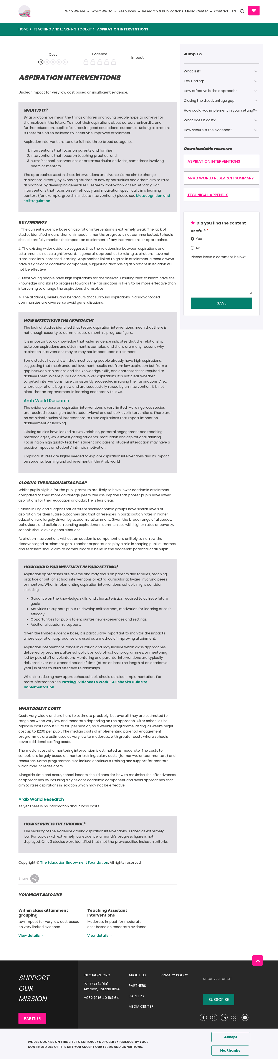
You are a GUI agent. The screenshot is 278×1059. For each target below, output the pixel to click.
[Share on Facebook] (34, 878)
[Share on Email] (34, 878)
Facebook (203, 1017)
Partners (137, 985)
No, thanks (230, 1050)
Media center (141, 1006)
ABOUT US (137, 975)
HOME (23, 29)
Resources (127, 11)
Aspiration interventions (213, 161)
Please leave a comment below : (218, 256)
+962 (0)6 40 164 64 (101, 997)
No (198, 247)
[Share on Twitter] (34, 878)
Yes (199, 238)
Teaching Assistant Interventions (107, 913)
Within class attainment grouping (43, 913)
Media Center (196, 11)
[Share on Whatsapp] (34, 878)
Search (242, 11)
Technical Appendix (207, 194)
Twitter (234, 1017)
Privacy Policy (174, 975)
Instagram (213, 1017)
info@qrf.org (97, 975)
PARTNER (32, 1018)
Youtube (245, 1017)
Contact (221, 11)
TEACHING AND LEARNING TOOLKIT (63, 29)
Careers (136, 996)
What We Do (101, 11)
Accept (230, 1036)
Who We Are (75, 11)
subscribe (218, 999)
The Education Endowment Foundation (74, 862)
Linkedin (224, 1017)
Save (222, 303)
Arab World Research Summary (220, 178)
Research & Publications (162, 11)
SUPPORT (254, 10)
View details (29, 935)
